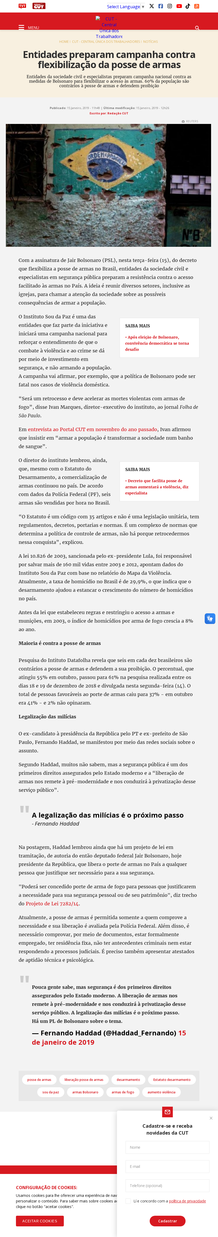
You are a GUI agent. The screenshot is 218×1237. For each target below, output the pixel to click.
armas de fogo (123, 1092)
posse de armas (39, 1079)
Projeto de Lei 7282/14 (52, 904)
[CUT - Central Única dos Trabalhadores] (109, 27)
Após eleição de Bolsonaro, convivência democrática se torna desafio (157, 343)
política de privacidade (187, 1200)
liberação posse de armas (84, 1079)
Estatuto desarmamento (172, 1079)
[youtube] (178, 6)
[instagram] (169, 6)
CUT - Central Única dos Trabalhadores (106, 41)
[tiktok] (187, 6)
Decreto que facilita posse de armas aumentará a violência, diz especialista (156, 486)
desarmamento (128, 1079)
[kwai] (196, 5)
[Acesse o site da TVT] (22, 7)
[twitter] (151, 6)
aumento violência (161, 1092)
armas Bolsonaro (85, 1092)
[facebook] (160, 6)
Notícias (150, 41)
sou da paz (51, 1092)
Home (64, 41)
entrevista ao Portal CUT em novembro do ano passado (92, 429)
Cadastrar (167, 1220)
